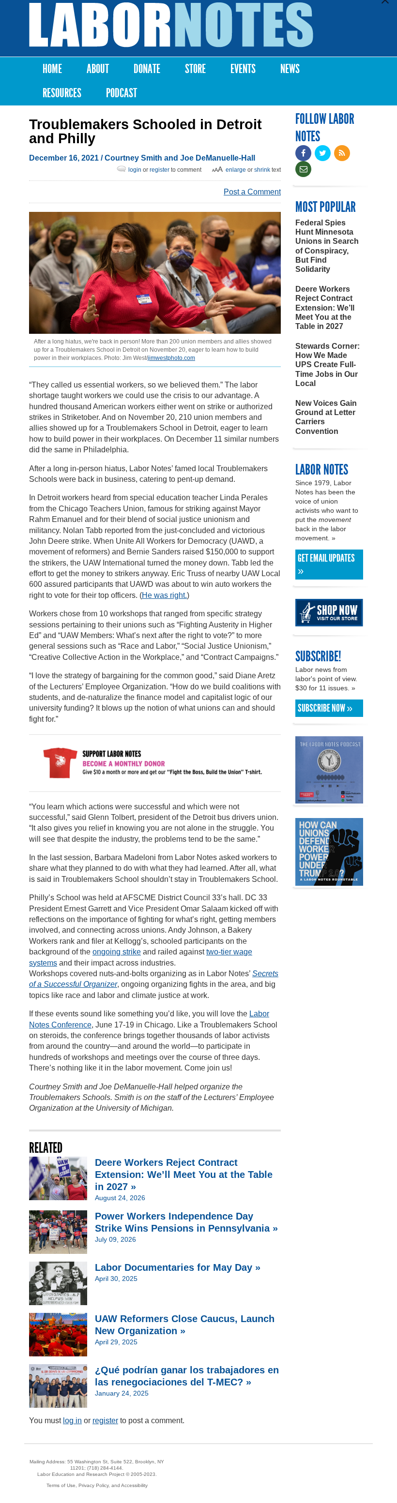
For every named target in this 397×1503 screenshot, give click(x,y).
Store (195, 68)
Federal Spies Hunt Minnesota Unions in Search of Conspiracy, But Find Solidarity (327, 246)
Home (52, 68)
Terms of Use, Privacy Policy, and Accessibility (97, 1485)
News (290, 68)
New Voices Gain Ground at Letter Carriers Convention (326, 417)
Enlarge (236, 169)
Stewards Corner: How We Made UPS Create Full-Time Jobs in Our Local (327, 364)
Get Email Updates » (326, 564)
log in (72, 1420)
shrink (262, 169)
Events (243, 68)
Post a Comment (252, 192)
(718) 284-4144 (104, 1468)
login (134, 169)
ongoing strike (116, 952)
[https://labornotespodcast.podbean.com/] (329, 799)
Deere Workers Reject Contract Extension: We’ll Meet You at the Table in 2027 (324, 307)
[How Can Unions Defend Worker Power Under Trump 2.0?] (329, 881)
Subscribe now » (325, 708)
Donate (147, 68)
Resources (62, 93)
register (159, 169)
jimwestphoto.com (171, 358)
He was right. (164, 595)
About (98, 68)
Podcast (121, 93)
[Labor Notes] (171, 24)
